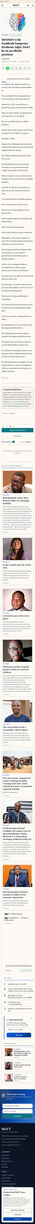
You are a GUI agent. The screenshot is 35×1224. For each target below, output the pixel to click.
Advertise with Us (7, 1161)
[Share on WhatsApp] (7, 68)
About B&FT (5, 1155)
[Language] (28, 5)
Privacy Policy (6, 1178)
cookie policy (19, 1206)
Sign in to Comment (17, 430)
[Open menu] (3, 5)
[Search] (32, 5)
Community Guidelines (9, 1184)
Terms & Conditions (8, 1175)
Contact (4, 1164)
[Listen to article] (3, 68)
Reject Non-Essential (17, 1210)
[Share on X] (12, 68)
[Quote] (10, 426)
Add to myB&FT (16, 35)
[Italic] (6, 426)
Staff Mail (5, 1167)
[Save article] (29, 68)
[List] (13, 426)
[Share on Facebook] (16, 68)
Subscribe (17, 436)
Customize (17, 1214)
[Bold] (3, 426)
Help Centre (5, 1158)
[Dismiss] (31, 1018)
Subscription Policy (8, 1187)
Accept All (17, 1219)
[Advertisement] (17, 942)
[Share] (24, 68)
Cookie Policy (6, 1181)
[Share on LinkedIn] (20, 68)
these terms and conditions (12, 404)
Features (5, 35)
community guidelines (19, 401)
